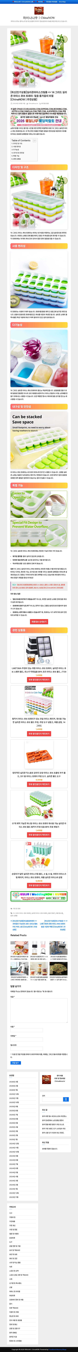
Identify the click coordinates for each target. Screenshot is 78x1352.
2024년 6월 (13, 1168)
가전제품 (12, 1221)
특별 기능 (16, 156)
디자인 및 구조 (17, 143)
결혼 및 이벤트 (14, 1234)
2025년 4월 (13, 1127)
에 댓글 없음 (45, 104)
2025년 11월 (13, 1098)
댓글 (12, 997)
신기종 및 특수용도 (15, 1283)
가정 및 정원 (16, 908)
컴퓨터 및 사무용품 (15, 1341)
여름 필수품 (59, 913)
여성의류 (12, 1295)
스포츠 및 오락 (14, 1271)
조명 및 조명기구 (14, 1328)
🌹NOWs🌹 (41, 2)
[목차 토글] (33, 140)
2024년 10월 (14, 1152)
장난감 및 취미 (14, 1316)
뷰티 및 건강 (13, 1258)
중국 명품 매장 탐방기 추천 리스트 (53, 1124)
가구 (10, 1213)
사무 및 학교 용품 (14, 1262)
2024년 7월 (13, 1164)
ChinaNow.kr (33, 103)
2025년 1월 (13, 1139)
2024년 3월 (13, 1181)
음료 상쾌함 (14, 916)
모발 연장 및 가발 (14, 1246)
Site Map (62, 2)
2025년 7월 (13, 1115)
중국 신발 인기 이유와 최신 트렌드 (53, 1133)
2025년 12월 (14, 1094)
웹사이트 (13, 1045)
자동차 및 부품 (14, 1312)
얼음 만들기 (51, 913)
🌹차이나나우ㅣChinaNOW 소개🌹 (23, 2)
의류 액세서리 (13, 1308)
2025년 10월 (14, 1102)
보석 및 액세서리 (14, 1250)
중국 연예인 (13, 1333)
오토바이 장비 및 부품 (16, 1300)
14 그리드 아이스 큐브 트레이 (22, 913)
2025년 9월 (13, 1106)
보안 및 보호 (13, 1254)
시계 (10, 1279)
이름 (12, 1027)
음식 (10, 1304)
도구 (10, 1242)
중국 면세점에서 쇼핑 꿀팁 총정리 (53, 1120)
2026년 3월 (13, 1082)
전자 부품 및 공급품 (15, 1320)
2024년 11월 (13, 1148)
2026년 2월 (13, 1086)
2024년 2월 (13, 1185)
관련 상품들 (17, 159)
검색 (43, 1096)
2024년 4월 (13, 1176)
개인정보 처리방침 (51, 2)
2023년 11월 (13, 1197)
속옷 (10, 1267)
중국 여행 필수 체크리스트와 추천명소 (54, 1116)
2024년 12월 (14, 1143)
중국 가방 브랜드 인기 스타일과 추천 (53, 1128)
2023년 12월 (14, 1193)
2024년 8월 (13, 1160)
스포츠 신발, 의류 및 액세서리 (18, 1275)
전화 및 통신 (13, 1324)
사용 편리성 (17, 146)
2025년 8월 (13, 1110)
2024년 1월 (13, 1189)
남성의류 (12, 1238)
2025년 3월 (13, 1131)
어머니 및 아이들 (14, 1291)
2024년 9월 (13, 1156)
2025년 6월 (13, 1119)
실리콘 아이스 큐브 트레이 (39, 913)
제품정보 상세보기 (39, 622)
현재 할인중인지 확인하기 (39, 680)
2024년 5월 (13, 1172)
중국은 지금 (13, 1337)
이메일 (13, 1036)
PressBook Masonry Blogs (57, 1349)
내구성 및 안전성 (18, 153)
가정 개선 (12, 1225)
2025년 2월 (13, 1135)
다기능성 (16, 149)
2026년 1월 (13, 1090)
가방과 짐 (12, 1217)
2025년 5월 (13, 1123)
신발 (10, 1287)
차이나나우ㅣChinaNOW (39, 17)
